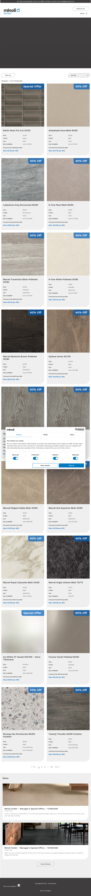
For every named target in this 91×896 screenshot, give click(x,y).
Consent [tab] (19, 434)
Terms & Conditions (9, 886)
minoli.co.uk (80, 9)
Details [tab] (45, 434)
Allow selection (45, 465)
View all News (46, 864)
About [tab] (72, 434)
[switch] (35, 458)
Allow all (71, 465)
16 (51, 767)
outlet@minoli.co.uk (67, 1)
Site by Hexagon (45, 891)
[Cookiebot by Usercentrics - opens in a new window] (76, 429)
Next (56, 767)
